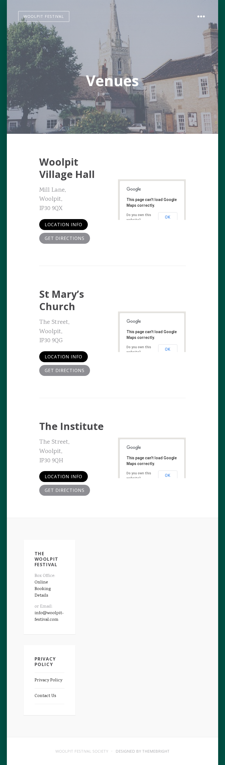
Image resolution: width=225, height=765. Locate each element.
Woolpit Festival (44, 16)
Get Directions (65, 238)
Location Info (63, 225)
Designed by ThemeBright (143, 751)
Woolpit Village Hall (67, 168)
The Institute (71, 426)
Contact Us (45, 696)
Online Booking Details (43, 589)
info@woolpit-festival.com (49, 616)
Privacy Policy (48, 680)
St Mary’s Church (61, 300)
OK (167, 217)
